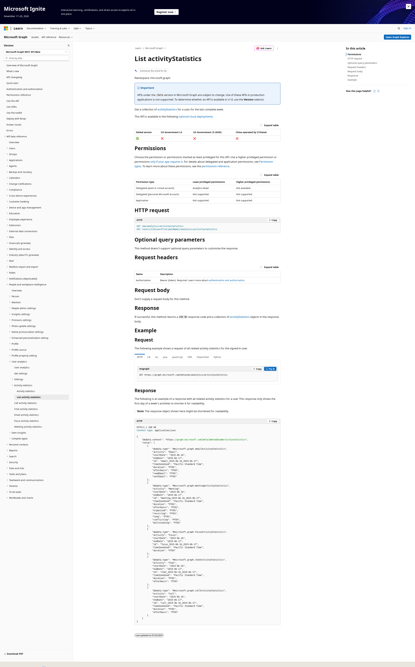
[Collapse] (68, 45)
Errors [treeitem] (9, 130)
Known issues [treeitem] (13, 124)
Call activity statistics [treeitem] (25, 403)
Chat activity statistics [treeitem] (26, 409)
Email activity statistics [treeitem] (26, 414)
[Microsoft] (6, 28)
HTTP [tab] (139, 357)
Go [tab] (156, 357)
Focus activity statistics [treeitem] (26, 420)
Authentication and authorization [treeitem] (24, 89)
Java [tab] (165, 357)
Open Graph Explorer (397, 37)
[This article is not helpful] (378, 91)
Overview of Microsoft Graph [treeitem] (22, 65)
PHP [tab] (190, 357)
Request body (355, 71)
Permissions (354, 54)
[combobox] (36, 52)
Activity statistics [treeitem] (26, 391)
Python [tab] (217, 357)
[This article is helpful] (374, 91)
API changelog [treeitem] (14, 77)
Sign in (407, 28)
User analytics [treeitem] (22, 367)
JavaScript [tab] (177, 357)
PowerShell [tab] (203, 357)
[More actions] (277, 48)
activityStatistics (167, 109)
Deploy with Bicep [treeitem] (16, 118)
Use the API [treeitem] (12, 100)
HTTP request (355, 58)
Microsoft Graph (154, 48)
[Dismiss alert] (408, 6)
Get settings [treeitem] (20, 373)
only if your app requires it (166, 161)
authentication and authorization (226, 280)
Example (352, 79)
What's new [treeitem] (12, 71)
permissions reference (215, 166)
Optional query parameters (362, 62)
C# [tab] (148, 357)
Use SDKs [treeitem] (11, 106)
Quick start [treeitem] (12, 83)
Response (353, 75)
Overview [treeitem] (14, 142)
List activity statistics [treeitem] (29, 397)
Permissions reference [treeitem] (18, 94)
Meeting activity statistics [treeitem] (28, 426)
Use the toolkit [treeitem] (14, 112)
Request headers (357, 67)
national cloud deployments (196, 116)
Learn (138, 48)
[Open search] (399, 28)
